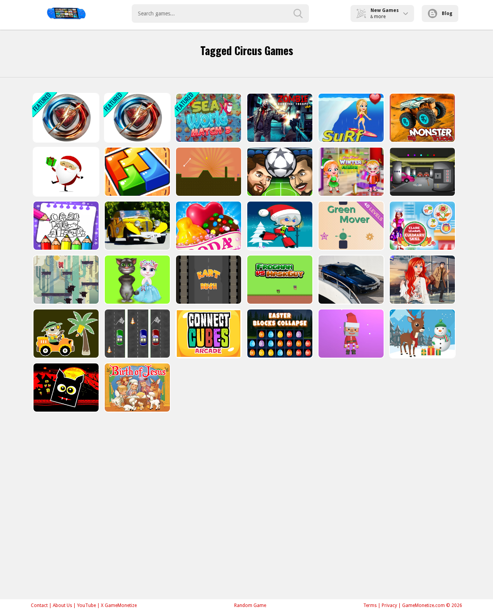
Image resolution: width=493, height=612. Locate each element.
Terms (370, 605)
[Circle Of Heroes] (65, 118)
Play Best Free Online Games (66, 13)
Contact (39, 605)
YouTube (86, 605)
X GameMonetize (119, 605)
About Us (62, 605)
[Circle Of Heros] (136, 118)
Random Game (250, 605)
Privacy (389, 605)
